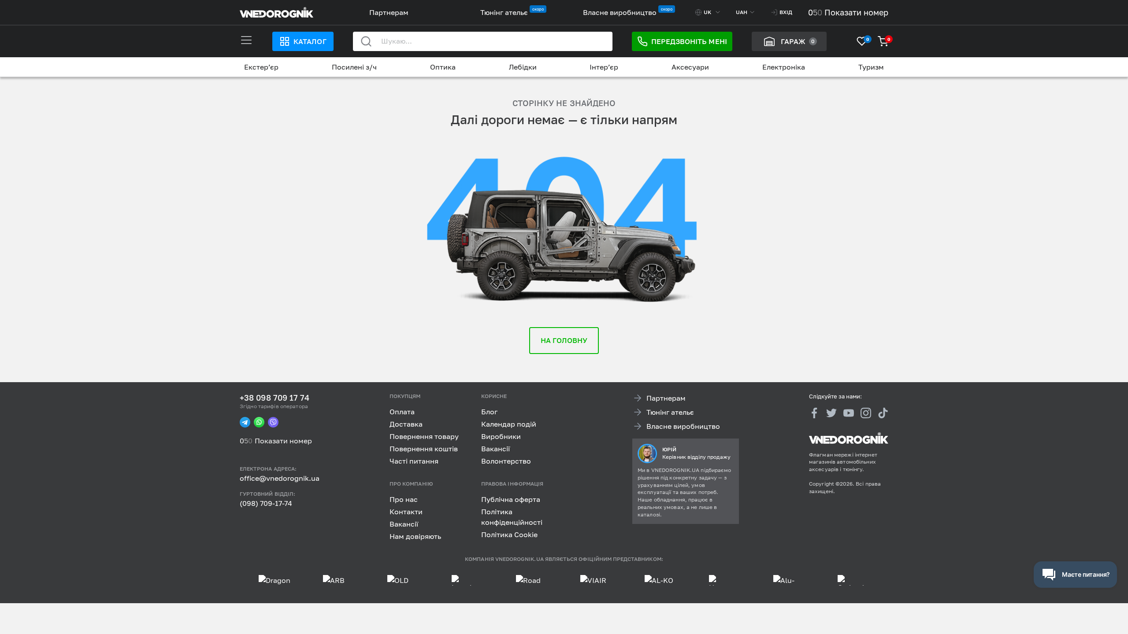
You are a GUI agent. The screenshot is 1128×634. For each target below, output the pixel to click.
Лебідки (523, 67)
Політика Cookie (509, 534)
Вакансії (495, 448)
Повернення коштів (424, 448)
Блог (489, 411)
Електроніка (783, 67)
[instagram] (866, 412)
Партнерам (388, 12)
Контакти (406, 511)
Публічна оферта (510, 498)
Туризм (871, 67)
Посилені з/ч (354, 67)
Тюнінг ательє (504, 12)
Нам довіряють (415, 535)
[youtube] (848, 412)
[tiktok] (883, 412)
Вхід (785, 12)
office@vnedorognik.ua (279, 478)
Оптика (443, 67)
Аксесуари (690, 67)
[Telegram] (245, 422)
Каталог (309, 41)
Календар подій (508, 424)
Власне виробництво (620, 12)
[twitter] (831, 412)
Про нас (404, 498)
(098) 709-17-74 (266, 503)
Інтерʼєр (604, 67)
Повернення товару (424, 436)
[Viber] (273, 422)
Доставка (406, 424)
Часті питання (414, 461)
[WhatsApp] (259, 422)
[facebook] (814, 412)
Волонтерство (506, 461)
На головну (564, 340)
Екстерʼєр (261, 67)
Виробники (501, 436)
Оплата (402, 411)
